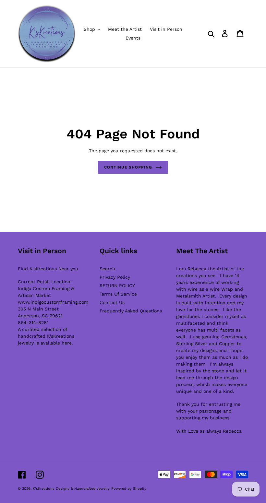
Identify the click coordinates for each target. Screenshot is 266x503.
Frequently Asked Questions (131, 310)
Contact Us (112, 302)
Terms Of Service (118, 294)
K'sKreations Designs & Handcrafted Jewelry (71, 488)
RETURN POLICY (117, 285)
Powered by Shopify (128, 488)
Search (107, 268)
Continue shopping (128, 167)
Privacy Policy (115, 277)
